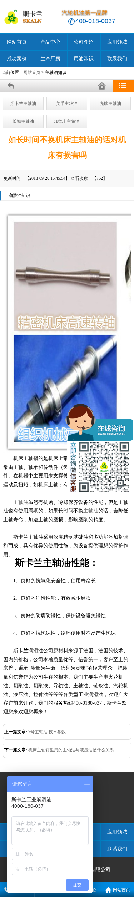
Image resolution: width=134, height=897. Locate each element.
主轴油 (20, 502)
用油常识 (84, 58)
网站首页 (17, 42)
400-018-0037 (95, 21)
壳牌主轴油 (110, 103)
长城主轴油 (23, 121)
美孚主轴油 (67, 103)
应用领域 (117, 42)
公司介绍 (84, 42)
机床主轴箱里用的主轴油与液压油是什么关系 (71, 750)
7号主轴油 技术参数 (47, 731)
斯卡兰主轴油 (23, 103)
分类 (123, 86)
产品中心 (50, 42)
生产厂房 (50, 58)
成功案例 (17, 58)
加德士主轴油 (67, 121)
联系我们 (117, 58)
